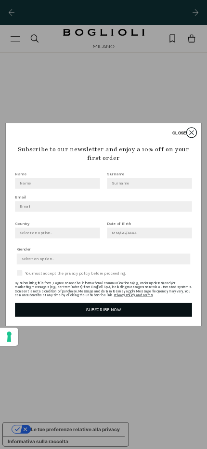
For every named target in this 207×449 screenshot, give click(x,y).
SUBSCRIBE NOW (103, 309)
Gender (24, 249)
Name (20, 174)
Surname (115, 174)
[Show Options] (94, 233)
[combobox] (55, 233)
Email (20, 197)
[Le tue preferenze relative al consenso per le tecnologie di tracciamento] (9, 337)
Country (22, 223)
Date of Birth (119, 223)
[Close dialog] (191, 133)
